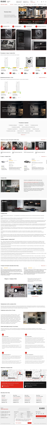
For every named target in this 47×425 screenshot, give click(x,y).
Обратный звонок (4, 409)
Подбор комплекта (29, 414)
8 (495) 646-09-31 (4, 400)
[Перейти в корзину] (45, 1)
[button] (10, 22)
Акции (30, 4)
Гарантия (27, 4)
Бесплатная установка (18, 26)
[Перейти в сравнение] (41, 1)
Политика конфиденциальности (43, 423)
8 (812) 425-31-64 (15, 400)
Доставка (19, 4)
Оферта (38, 423)
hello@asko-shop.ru (4, 417)
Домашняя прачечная (30, 413)
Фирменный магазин (29, 26)
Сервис (24, 4)
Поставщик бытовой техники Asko (40, 418)
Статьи (32, 4)
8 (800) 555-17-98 (4, 402)
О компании (15, 4)
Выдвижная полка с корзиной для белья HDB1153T (26, 169)
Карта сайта (35, 423)
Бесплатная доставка (6, 26)
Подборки (22, 413)
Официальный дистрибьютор (6, 354)
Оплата (22, 4)
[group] (6, 147)
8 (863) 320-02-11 (38, 400)
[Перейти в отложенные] (43, 1)
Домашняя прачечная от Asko (8, 107)
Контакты (45, 4)
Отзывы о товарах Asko (5, 156)
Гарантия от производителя (42, 26)
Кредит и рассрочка (40, 4)
